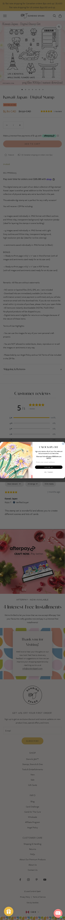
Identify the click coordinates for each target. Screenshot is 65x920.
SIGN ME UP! (48, 467)
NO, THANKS (48, 472)
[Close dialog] (63, 444)
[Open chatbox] (58, 913)
